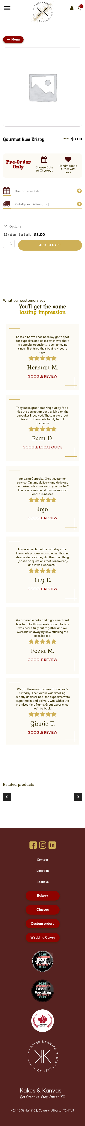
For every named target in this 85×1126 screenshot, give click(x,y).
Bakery (42, 896)
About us (42, 882)
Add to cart (50, 245)
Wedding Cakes (42, 937)
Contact (42, 859)
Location (42, 870)
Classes (42, 910)
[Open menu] (7, 8)
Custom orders (42, 924)
